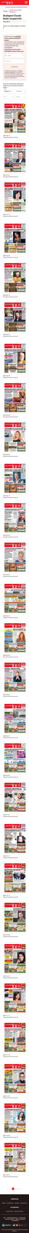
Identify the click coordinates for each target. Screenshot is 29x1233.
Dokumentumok (23, 1203)
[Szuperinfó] (7, 2)
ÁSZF (5, 1217)
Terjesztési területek (18, 1211)
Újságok (5, 11)
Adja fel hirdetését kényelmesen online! (16, 7)
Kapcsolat (17, 1203)
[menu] (26, 2)
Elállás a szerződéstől (20, 1219)
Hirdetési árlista (9, 1211)
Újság (5, 89)
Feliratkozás (14, 66)
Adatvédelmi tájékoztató (12, 1217)
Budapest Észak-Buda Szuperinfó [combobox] (9, 91)
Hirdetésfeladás (10, 1203)
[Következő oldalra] (19, 1189)
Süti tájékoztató (22, 1217)
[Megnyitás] (23, 56)
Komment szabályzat (9, 1219)
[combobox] (15, 55)
